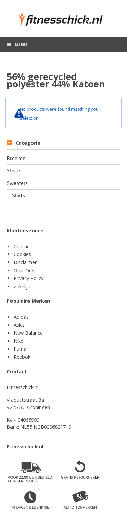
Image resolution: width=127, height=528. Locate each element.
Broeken (16, 158)
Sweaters (17, 183)
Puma (20, 348)
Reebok (22, 357)
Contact (22, 246)
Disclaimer (25, 262)
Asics (19, 325)
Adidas (21, 317)
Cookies (22, 254)
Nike (18, 341)
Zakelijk (22, 286)
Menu (21, 44)
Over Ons (24, 270)
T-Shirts (16, 195)
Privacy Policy (28, 278)
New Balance (28, 333)
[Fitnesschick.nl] (63, 17)
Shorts (14, 170)
